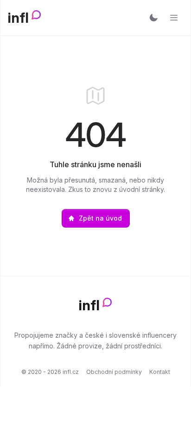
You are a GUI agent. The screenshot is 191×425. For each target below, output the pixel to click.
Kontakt (159, 371)
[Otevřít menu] (174, 17)
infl (18, 17)
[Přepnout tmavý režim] (153, 17)
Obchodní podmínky (114, 371)
